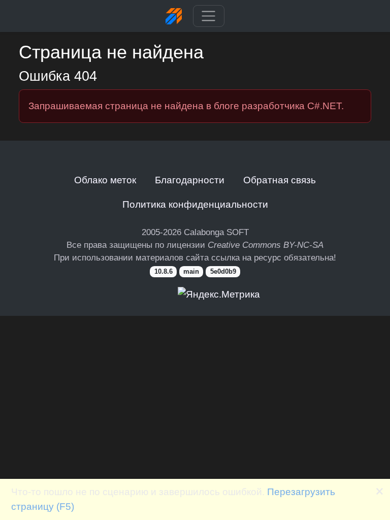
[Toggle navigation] (208, 16)
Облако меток (105, 179)
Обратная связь (279, 179)
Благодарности (189, 179)
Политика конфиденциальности (195, 204)
